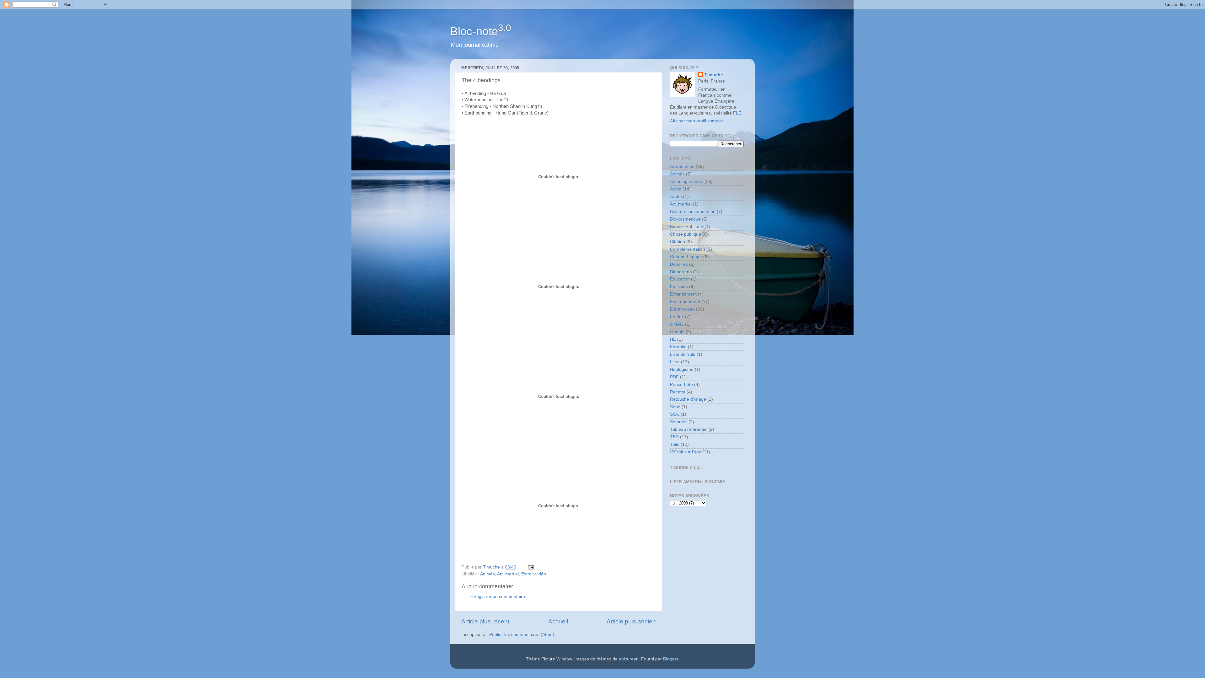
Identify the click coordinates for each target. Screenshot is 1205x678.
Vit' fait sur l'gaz (685, 452)
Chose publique (685, 234)
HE (673, 339)
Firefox (677, 316)
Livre (675, 362)
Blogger (670, 659)
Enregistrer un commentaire (497, 596)
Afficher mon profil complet (696, 121)
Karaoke (678, 346)
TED (674, 437)
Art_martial (508, 574)
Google (677, 331)
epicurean (629, 659)
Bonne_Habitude (686, 226)
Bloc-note (480, 31)
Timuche (713, 74)
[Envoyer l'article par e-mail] (530, 567)
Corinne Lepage (686, 256)
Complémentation (687, 249)
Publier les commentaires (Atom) (521, 634)
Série (675, 406)
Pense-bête (681, 384)
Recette (677, 392)
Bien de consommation (692, 211)
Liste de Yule (682, 354)
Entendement (683, 294)
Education (680, 279)
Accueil (558, 621)
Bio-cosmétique (685, 219)
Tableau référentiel (688, 429)
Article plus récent (485, 621)
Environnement (685, 301)
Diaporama (681, 272)
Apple (675, 189)
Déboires (679, 264)
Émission (679, 286)
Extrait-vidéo (533, 574)
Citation (677, 241)
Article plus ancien (631, 621)
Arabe (676, 196)
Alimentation (682, 166)
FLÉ (737, 113)
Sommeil (678, 421)
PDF (674, 377)
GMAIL (677, 324)
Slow (674, 414)
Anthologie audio (686, 181)
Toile (674, 444)
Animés (487, 574)
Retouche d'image (688, 399)
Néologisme (682, 369)
